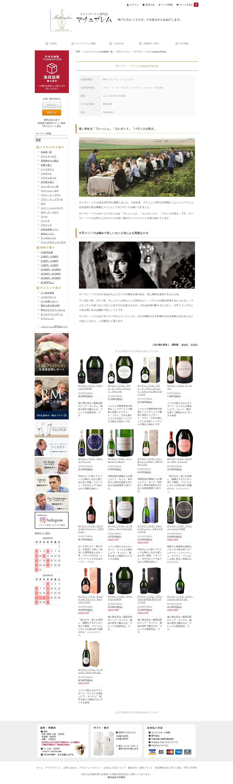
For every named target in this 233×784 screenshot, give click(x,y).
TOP (78, 51)
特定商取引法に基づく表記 (168, 767)
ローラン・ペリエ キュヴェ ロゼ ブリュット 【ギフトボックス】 (90, 599)
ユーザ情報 (167, 4)
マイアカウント (53, 767)
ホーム (39, 767)
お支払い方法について (115, 767)
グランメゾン (123, 51)
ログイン (51, 105)
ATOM (193, 767)
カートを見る (188, 4)
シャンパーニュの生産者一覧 (98, 51)
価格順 (184, 344)
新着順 (194, 344)
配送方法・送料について (140, 767)
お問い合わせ (70, 767)
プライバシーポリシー (90, 767)
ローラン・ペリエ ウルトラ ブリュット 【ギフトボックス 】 (150, 529)
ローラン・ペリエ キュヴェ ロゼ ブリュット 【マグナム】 (91, 529)
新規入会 (150, 4)
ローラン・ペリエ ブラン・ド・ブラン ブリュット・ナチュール (119, 389)
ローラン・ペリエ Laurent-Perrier (150, 51)
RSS (186, 767)
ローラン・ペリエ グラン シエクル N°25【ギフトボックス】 (149, 599)
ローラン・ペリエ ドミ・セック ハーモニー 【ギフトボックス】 (150, 462)
